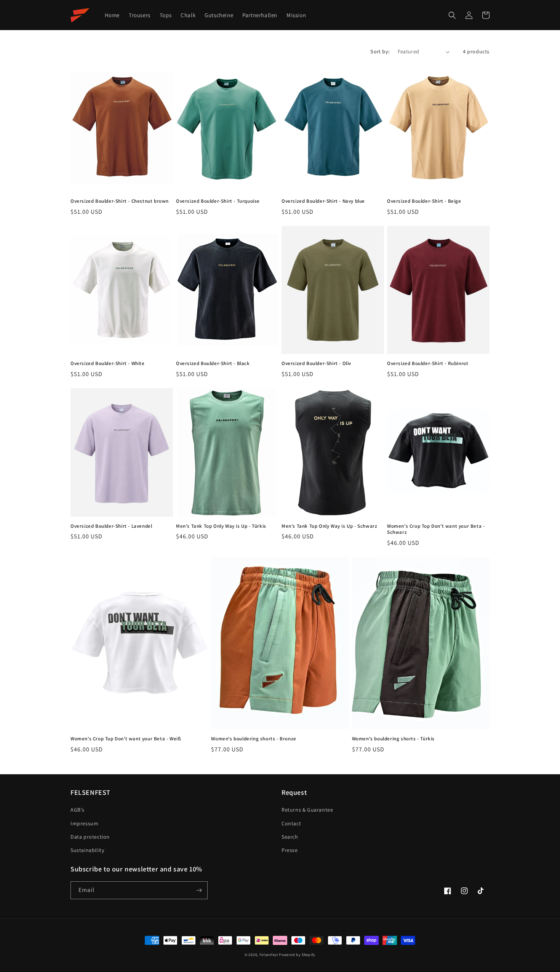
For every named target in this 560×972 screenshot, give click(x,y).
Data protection (90, 836)
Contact (291, 823)
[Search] (452, 15)
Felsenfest (268, 954)
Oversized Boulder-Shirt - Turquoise (218, 201)
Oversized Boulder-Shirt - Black (213, 363)
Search (290, 836)
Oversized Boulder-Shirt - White (107, 363)
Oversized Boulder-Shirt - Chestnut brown (119, 201)
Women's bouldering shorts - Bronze (253, 739)
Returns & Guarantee (307, 809)
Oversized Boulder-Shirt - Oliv (316, 363)
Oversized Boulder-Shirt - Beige (424, 201)
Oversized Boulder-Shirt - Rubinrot (427, 363)
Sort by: (380, 51)
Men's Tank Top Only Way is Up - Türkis (221, 526)
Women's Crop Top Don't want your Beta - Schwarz (436, 529)
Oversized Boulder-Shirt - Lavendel (111, 526)
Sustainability (87, 850)
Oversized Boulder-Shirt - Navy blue (323, 201)
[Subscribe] (198, 890)
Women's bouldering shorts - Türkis (393, 739)
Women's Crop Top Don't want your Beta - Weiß (125, 739)
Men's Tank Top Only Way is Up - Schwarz (329, 526)
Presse (290, 850)
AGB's (77, 809)
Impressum (84, 823)
